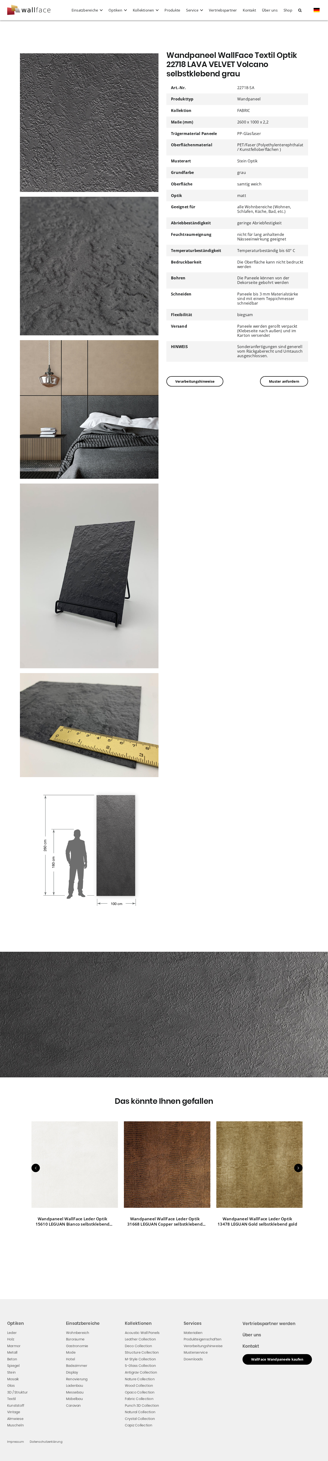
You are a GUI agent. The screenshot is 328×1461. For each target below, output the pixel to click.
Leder (12, 1332)
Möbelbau (74, 1398)
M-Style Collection (140, 1359)
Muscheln (15, 1425)
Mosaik (13, 1379)
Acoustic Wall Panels (142, 1332)
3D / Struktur (17, 1392)
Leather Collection (140, 1339)
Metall (12, 1352)
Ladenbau (74, 1385)
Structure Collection (142, 1352)
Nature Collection (140, 1379)
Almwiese (15, 1418)
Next (298, 1168)
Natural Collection (140, 1412)
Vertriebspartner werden (269, 1323)
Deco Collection (138, 1346)
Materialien (193, 1332)
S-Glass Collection (140, 1365)
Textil (11, 1398)
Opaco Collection (140, 1392)
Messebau (75, 1392)
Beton (12, 1359)
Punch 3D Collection (142, 1405)
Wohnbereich (77, 1332)
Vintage (13, 1412)
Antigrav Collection (141, 1372)
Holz (10, 1339)
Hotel (70, 1359)
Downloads (193, 1359)
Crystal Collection (140, 1418)
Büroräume (75, 1339)
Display (72, 1372)
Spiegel (13, 1365)
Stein (11, 1372)
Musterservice (196, 1352)
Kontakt (251, 1346)
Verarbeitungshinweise (194, 381)
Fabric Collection (139, 1398)
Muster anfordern (284, 381)
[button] (300, 10)
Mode (71, 1352)
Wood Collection (139, 1385)
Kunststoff (15, 1405)
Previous (35, 1168)
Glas (11, 1385)
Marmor (13, 1346)
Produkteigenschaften (203, 1339)
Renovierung (77, 1379)
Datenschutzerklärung (46, 1442)
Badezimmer (76, 1365)
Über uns (252, 1335)
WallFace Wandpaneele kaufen (277, 1359)
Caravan (73, 1405)
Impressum (15, 1442)
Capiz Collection (138, 1425)
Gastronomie (77, 1346)
